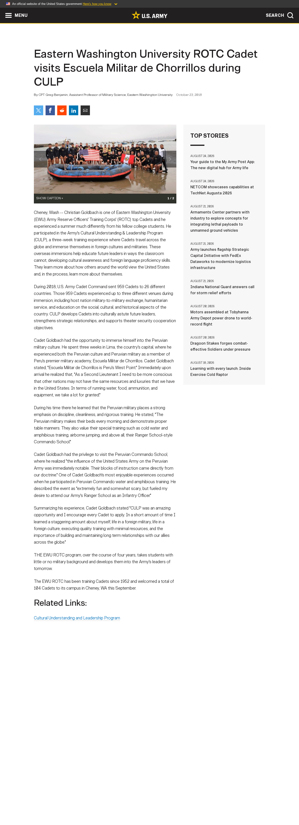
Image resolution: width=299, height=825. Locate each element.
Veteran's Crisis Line (237, 804)
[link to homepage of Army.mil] (149, 15)
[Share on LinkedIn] (73, 110)
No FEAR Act (200, 804)
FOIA (178, 804)
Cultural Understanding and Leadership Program (77, 618)
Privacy (95, 804)
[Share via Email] (85, 110)
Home (47, 804)
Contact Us (70, 804)
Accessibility (153, 804)
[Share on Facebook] (50, 110)
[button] (2, 9)
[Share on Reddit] (62, 110)
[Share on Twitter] (38, 110)
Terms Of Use (121, 804)
